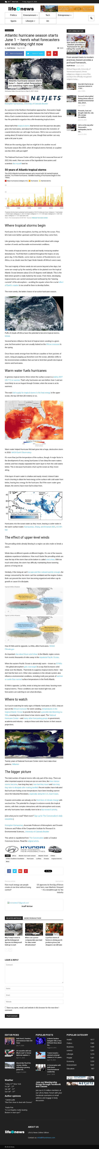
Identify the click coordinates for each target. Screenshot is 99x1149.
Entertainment (29, 15)
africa (14, 856)
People (69, 1058)
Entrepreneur (64, 15)
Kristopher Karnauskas (14, 104)
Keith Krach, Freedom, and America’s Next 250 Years (24, 1041)
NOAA (7, 336)
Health (69, 1039)
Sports (13, 21)
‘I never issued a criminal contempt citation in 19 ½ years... (55, 1055)
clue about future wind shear (26, 654)
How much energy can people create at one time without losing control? (18, 887)
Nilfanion (15, 764)
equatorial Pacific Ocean (49, 657)
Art (47, 21)
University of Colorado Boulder (36, 104)
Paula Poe (9, 1107)
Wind (7, 861)
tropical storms (24, 126)
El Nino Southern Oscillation (15, 858)
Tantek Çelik (10, 1100)
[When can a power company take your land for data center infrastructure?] (34, 929)
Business (29, 934)
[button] (91, 18)
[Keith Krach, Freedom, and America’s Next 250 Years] (9, 1041)
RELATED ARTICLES (13, 918)
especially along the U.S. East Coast (43, 794)
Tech (48, 15)
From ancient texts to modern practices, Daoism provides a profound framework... (80, 60)
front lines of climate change (48, 800)
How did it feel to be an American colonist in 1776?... (85, 86)
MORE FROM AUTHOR (32, 918)
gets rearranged (30, 667)
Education (70, 1068)
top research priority (49, 809)
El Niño (59, 664)
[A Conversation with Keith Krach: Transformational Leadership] (40, 1067)
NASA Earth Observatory (21, 452)
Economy (70, 1061)
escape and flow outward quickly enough (44, 572)
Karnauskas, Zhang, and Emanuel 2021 (39, 527)
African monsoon (53, 344)
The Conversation (36, 838)
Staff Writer (11, 48)
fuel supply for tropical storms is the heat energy (31, 393)
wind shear (50, 559)
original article (33, 841)
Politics (13, 15)
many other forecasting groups (36, 718)
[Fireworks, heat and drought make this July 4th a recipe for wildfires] (71, 113)
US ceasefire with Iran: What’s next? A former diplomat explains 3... (23, 1053)
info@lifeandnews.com (46, 1137)
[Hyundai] (80, 1079)
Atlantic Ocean (43, 856)
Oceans (46, 858)
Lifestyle (29, 21)
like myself (17, 163)
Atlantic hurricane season (27, 856)
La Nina (38, 858)
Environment (9, 30)
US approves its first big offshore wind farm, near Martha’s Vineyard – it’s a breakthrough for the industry (49, 888)
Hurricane (30, 858)
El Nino (53, 856)
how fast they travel (41, 784)
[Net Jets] (80, 1085)
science (69, 1050)
